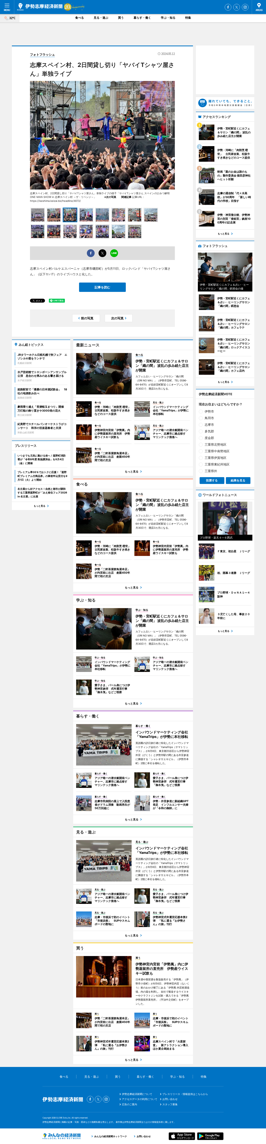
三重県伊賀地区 (215, 457)
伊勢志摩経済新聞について (137, 1094)
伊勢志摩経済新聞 (40, 7)
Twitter (236, 7)
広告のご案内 (129, 1104)
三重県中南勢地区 (217, 451)
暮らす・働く (142, 17)
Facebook (228, 7)
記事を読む (102, 287)
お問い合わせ (170, 1099)
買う (121, 17)
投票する (212, 480)
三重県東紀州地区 (217, 464)
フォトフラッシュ (42, 54)
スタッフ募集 (170, 1104)
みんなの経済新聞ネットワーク (61, 1136)
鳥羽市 (209, 418)
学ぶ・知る (168, 17)
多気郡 (209, 431)
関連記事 (126, 196)
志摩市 (209, 424)
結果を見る (238, 480)
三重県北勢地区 (215, 444)
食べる (79, 17)
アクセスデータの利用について (139, 1099)
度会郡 (209, 438)
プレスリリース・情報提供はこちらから (185, 1094)
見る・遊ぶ (101, 17)
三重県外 (211, 471)
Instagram (245, 7)
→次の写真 (111, 196)
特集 (188, 17)
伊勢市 (209, 411)
